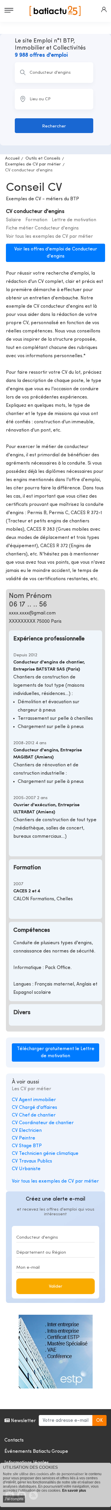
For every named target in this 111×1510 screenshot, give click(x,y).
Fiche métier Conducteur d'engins (42, 228)
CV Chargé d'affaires (34, 1107)
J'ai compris (13, 1499)
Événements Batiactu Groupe (36, 1451)
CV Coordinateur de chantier (43, 1123)
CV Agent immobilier (34, 1100)
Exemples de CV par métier (33, 164)
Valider (55, 1286)
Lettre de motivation (74, 220)
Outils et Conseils (42, 158)
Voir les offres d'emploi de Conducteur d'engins (55, 253)
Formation (36, 220)
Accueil (12, 158)
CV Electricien (27, 1130)
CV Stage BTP (27, 1146)
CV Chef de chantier (34, 1115)
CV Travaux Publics (32, 1161)
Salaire (13, 220)
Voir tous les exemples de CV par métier (49, 236)
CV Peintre (23, 1138)
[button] (104, 9)
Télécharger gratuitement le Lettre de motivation (55, 1052)
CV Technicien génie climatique (45, 1153)
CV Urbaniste (26, 1169)
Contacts (14, 1440)
